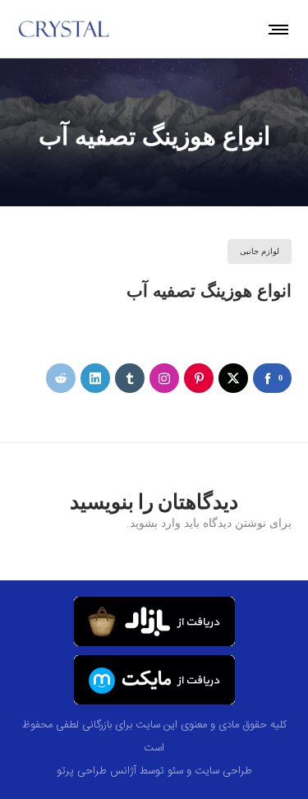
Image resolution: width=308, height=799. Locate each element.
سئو (175, 771)
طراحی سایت (223, 771)
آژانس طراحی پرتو (96, 771)
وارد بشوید (155, 523)
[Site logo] (64, 29)
